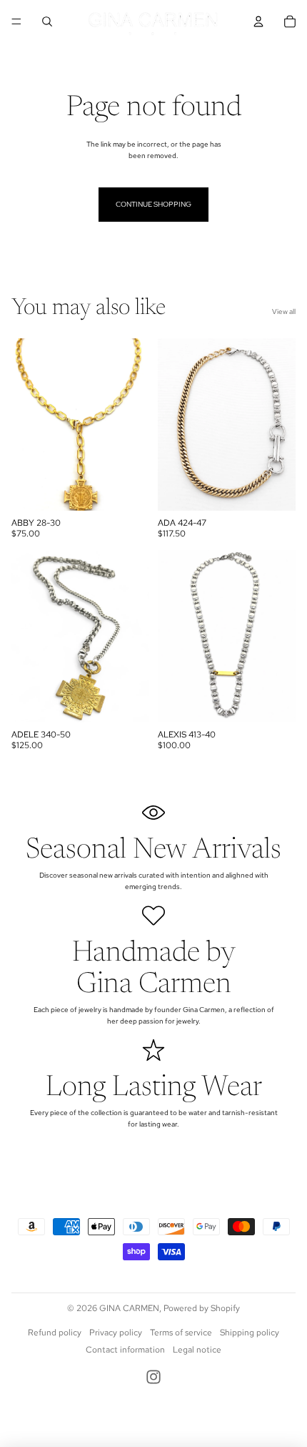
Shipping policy (249, 1332)
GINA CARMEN (129, 1308)
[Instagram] (153, 1376)
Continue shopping (153, 204)
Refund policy (54, 1332)
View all (284, 311)
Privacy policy (115, 1332)
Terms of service (181, 1332)
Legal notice (197, 1349)
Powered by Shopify (201, 1308)
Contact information (125, 1349)
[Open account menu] (258, 21)
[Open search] (47, 21)
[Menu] (16, 21)
